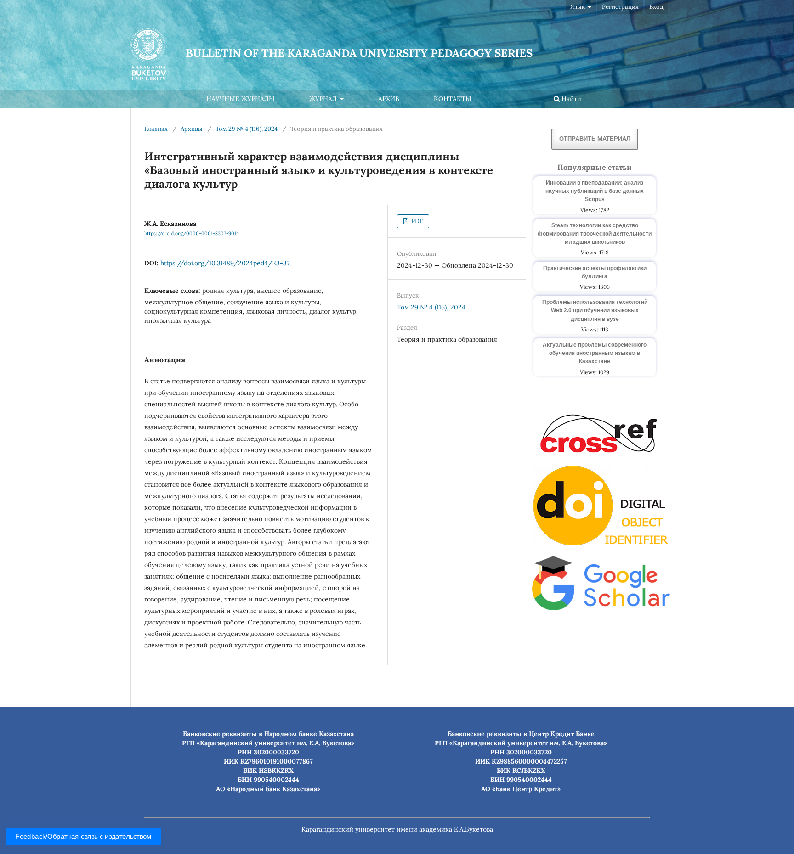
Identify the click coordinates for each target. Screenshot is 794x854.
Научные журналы (240, 99)
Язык (578, 7)
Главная (156, 129)
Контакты (452, 99)
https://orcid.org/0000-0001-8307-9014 (191, 233)
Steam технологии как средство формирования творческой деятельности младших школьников (595, 233)
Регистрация (620, 7)
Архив (388, 99)
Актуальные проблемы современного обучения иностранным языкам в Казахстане (595, 353)
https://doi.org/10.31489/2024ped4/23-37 (224, 263)
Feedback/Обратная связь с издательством (83, 836)
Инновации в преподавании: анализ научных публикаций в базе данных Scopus (594, 191)
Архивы (192, 129)
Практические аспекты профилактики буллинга (595, 272)
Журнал (324, 99)
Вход (656, 7)
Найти (570, 99)
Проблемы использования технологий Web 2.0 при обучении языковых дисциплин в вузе (594, 310)
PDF (416, 221)
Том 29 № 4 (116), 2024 (247, 129)
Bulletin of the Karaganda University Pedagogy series (359, 53)
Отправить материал (594, 138)
